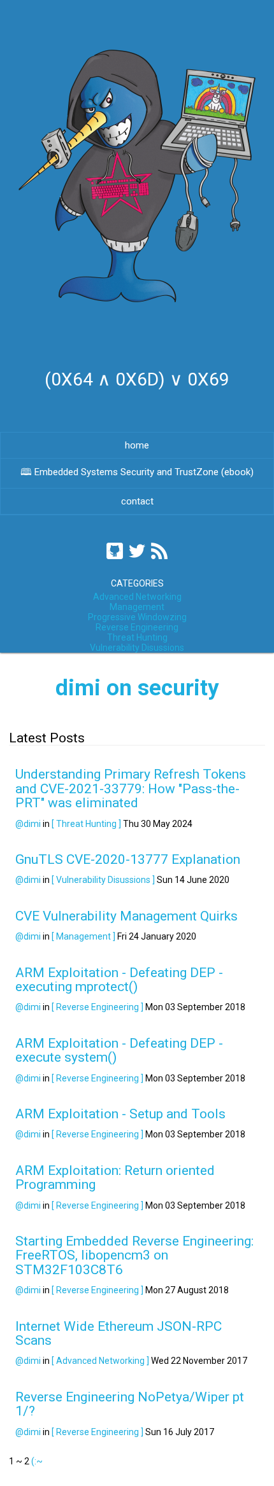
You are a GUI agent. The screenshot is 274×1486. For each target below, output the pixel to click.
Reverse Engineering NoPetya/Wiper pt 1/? (129, 1404)
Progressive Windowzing (137, 617)
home (137, 445)
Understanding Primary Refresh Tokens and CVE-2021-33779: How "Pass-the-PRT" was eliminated (130, 788)
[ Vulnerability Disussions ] (103, 880)
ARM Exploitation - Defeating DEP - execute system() (119, 1050)
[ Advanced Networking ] (100, 1361)
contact (137, 501)
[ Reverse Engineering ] (97, 1007)
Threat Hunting (137, 637)
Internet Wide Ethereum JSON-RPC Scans (118, 1333)
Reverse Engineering (137, 627)
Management (137, 607)
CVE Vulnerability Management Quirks (126, 916)
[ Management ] (83, 936)
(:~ (37, 1461)
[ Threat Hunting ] (86, 824)
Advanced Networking (137, 597)
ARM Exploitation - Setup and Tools (120, 1113)
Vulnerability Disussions (137, 647)
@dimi (28, 824)
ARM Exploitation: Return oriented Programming (115, 1177)
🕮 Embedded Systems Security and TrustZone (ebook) (137, 472)
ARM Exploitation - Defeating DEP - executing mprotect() (119, 979)
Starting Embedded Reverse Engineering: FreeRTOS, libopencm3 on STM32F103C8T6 (134, 1255)
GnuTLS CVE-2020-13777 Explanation (127, 859)
